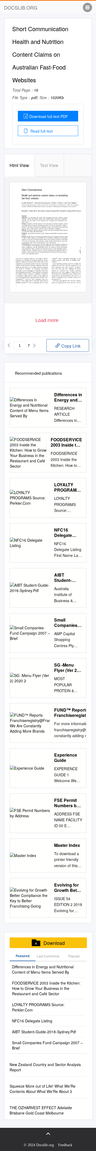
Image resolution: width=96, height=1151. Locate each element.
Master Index (67, 845)
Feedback (65, 1145)
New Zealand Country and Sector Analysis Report (45, 1067)
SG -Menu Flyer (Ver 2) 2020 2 (66, 667)
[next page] (34, 345)
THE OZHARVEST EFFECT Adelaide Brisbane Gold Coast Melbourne (41, 1110)
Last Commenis (48, 956)
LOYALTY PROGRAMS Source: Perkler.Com (66, 487)
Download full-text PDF (48, 116)
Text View (49, 165)
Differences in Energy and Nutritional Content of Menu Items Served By (68, 397)
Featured (22, 955)
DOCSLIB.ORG (20, 7)
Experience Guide (65, 757)
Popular (74, 956)
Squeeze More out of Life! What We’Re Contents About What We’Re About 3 (42, 1088)
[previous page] (9, 345)
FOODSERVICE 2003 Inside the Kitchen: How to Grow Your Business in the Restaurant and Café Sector (66, 442)
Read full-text (41, 131)
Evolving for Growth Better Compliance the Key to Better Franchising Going (68, 887)
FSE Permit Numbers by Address (66, 803)
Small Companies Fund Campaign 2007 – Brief (66, 622)
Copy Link (70, 346)
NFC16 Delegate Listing (63, 532)
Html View (19, 165)
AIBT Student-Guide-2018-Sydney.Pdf (66, 577)
